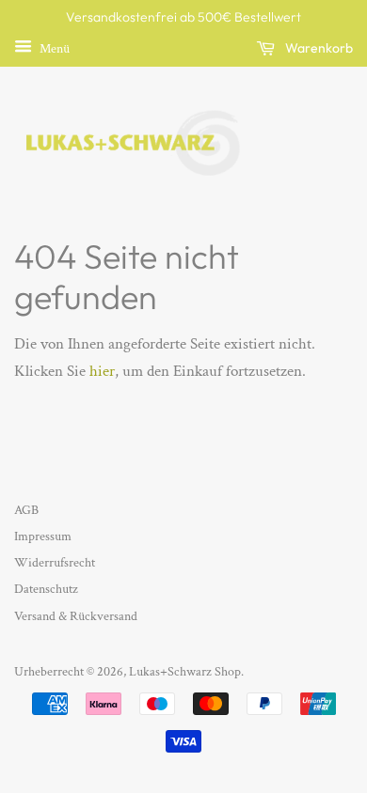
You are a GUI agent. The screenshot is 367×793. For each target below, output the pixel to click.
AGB (26, 510)
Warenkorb (317, 47)
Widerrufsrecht (54, 562)
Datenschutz (46, 589)
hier (102, 371)
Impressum (43, 536)
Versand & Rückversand (75, 616)
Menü (53, 47)
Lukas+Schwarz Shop (185, 671)
